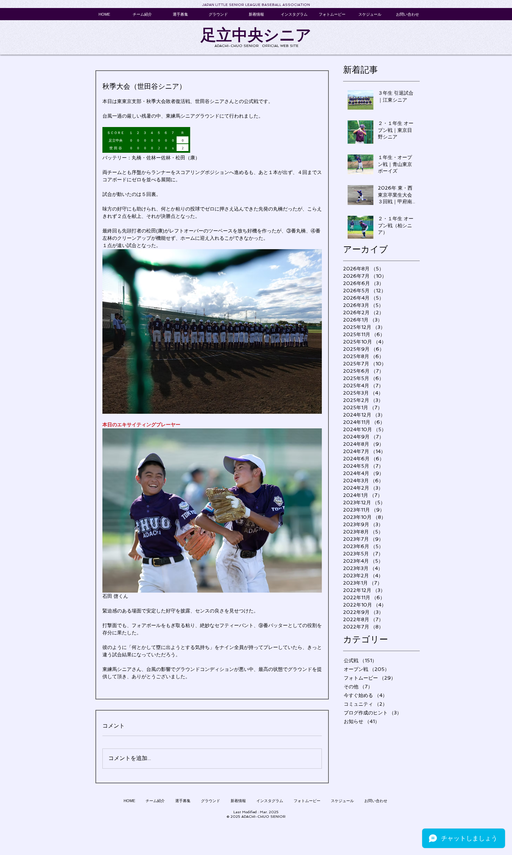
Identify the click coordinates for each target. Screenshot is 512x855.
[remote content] (212, 140)
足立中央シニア (256, 35)
